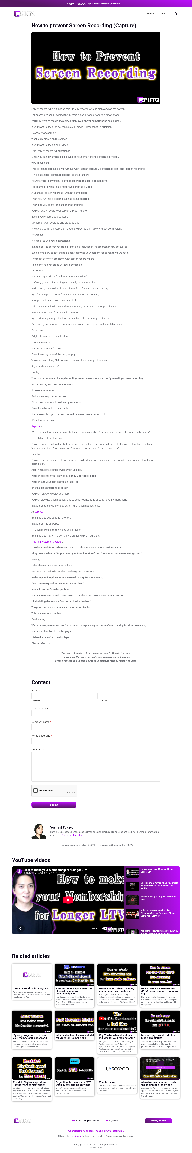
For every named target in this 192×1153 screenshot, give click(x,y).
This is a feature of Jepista (47, 541)
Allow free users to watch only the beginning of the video (158, 1083)
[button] (187, 3)
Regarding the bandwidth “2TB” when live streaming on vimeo (74, 1083)
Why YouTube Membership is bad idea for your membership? (117, 1036)
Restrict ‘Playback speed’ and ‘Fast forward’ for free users (30, 1083)
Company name (41, 722)
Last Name (102, 701)
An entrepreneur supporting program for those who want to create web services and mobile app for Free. (31, 994)
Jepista (36, 426)
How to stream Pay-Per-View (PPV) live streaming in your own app (160, 991)
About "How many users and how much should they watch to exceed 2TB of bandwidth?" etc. (72, 1090)
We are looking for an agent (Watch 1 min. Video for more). (96, 1131)
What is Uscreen (108, 1082)
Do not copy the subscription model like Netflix (158, 1036)
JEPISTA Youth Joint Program (30, 988)
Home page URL (42, 735)
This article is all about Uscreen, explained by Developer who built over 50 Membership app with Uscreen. (117, 1088)
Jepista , (39, 511)
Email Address (41, 708)
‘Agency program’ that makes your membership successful (30, 1036)
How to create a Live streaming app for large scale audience (116, 989)
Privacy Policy (96, 1148)
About (163, 13)
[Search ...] (175, 14)
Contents (38, 749)
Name (36, 690)
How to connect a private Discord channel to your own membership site (75, 991)
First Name (37, 701)
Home (150, 13)
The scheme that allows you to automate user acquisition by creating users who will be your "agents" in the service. (31, 1044)
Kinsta (78, 1136)
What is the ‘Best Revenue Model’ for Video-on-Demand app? (75, 1036)
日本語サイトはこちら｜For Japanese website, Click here (93, 3)
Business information (72, 835)
